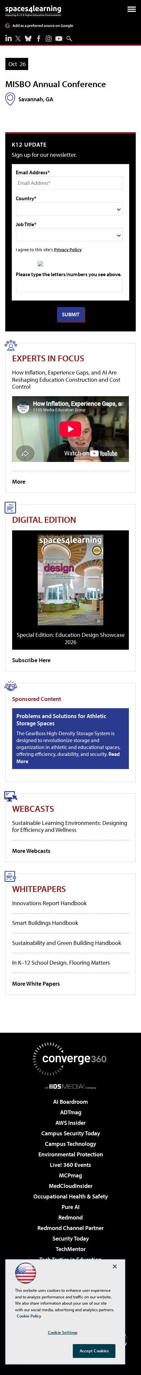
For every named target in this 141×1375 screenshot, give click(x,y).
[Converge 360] (70, 1059)
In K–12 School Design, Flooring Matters (61, 962)
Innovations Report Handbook (49, 903)
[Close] (115, 1266)
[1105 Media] (70, 1086)
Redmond (70, 1217)
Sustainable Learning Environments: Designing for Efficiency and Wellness (69, 826)
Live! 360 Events (70, 1165)
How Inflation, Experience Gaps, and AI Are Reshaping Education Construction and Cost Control (66, 379)
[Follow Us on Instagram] (49, 39)
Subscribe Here (31, 660)
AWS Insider (70, 1122)
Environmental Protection (70, 1154)
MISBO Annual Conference (55, 83)
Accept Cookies (94, 1350)
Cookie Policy (29, 1315)
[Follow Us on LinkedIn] (8, 38)
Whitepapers (39, 888)
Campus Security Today (70, 1133)
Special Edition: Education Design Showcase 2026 (71, 638)
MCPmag (70, 1175)
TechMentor (71, 1249)
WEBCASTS (33, 808)
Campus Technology (70, 1143)
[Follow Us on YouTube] (58, 38)
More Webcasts (31, 851)
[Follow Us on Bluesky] (28, 38)
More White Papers (36, 983)
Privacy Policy (68, 249)
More (18, 481)
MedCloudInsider (70, 1186)
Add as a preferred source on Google (42, 25)
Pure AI (71, 1207)
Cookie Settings (62, 1332)
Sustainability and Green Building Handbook (66, 943)
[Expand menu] (131, 11)
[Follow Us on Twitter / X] (18, 38)
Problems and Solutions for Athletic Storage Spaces (61, 719)
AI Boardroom (70, 1101)
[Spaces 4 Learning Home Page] (33, 11)
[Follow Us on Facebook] (38, 38)
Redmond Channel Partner (70, 1228)
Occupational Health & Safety (70, 1196)
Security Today (70, 1238)
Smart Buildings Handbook (45, 923)
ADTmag (70, 1112)
